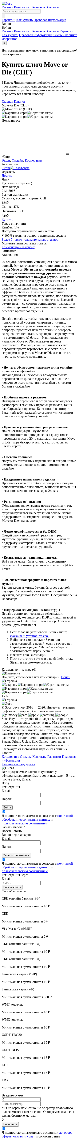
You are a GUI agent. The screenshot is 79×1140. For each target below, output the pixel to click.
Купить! (7, 220)
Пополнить (10, 1124)
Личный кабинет (64, 35)
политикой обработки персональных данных (37, 817)
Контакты (39, 7)
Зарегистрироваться (16, 855)
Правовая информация (49, 20)
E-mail (6, 790)
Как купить (24, 20)
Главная (7, 7)
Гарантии (8, 20)
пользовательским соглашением (25, 823)
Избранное (9, 39)
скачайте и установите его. (29, 636)
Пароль (7, 799)
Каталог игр (22, 7)
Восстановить (12, 887)
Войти (65, 677)
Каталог (19, 101)
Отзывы (53, 7)
